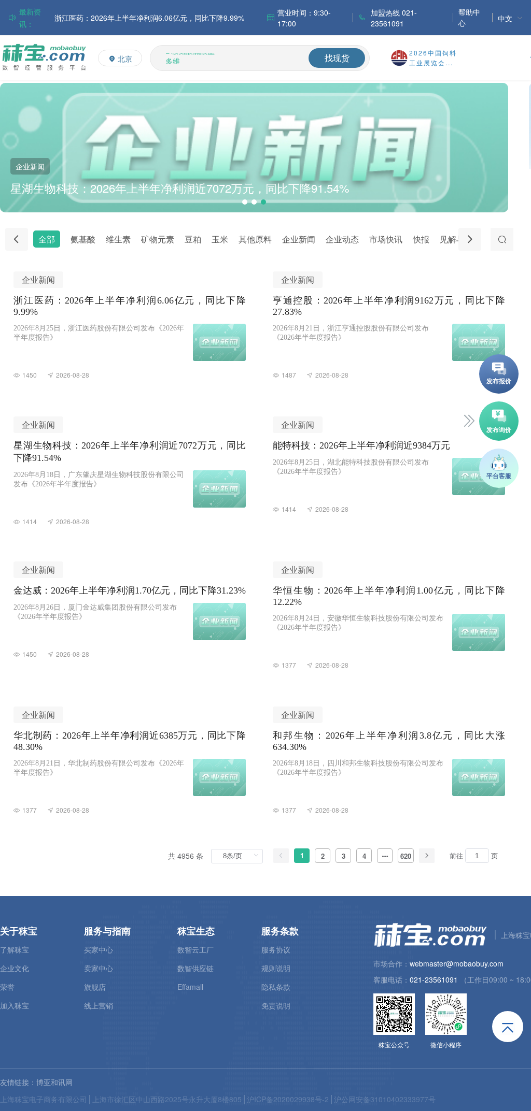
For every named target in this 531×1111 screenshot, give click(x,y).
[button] (244, 202)
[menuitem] (510, 18)
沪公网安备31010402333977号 (385, 1099)
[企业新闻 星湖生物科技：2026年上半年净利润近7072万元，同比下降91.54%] (254, 209)
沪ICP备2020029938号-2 (288, 1099)
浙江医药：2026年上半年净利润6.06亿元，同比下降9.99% (149, 17)
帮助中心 (469, 17)
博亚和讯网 (54, 1082)
